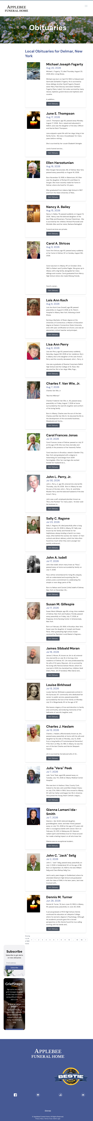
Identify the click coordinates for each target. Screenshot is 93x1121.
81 (77, 940)
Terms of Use (48, 1118)
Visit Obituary (53, 104)
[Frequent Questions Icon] (15, 1095)
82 (81, 940)
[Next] (85, 940)
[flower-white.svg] (38, 1095)
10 (69, 940)
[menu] (86, 6)
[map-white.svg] (60, 1095)
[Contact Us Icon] (83, 1095)
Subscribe (14, 968)
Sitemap (48, 1111)
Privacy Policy (39, 1118)
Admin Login (56, 1118)
